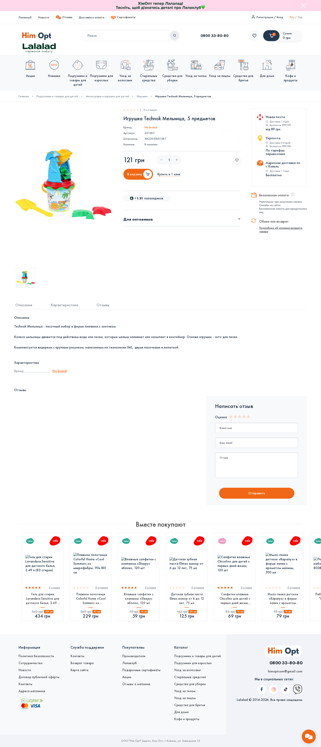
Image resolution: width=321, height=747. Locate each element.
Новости (43, 17)
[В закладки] (236, 160)
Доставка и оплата (91, 17)
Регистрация (265, 17)
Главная (24, 96)
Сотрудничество (31, 663)
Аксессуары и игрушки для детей (107, 96)
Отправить (256, 493)
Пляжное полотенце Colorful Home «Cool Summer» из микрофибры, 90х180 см (90, 598)
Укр (300, 17)
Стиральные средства (190, 677)
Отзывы (67, 17)
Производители (133, 656)
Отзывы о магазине (136, 684)
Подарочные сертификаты (141, 670)
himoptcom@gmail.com (285, 671)
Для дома (181, 712)
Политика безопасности (36, 656)
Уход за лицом (185, 698)
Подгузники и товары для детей (57, 96)
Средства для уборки (190, 684)
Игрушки (142, 96)
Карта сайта (79, 670)
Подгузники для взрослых (193, 663)
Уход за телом (184, 691)
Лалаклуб (25, 17)
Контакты (25, 684)
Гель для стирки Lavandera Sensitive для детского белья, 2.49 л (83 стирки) (42, 598)
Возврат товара (82, 663)
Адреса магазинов (32, 691)
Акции (126, 677)
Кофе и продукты (186, 719)
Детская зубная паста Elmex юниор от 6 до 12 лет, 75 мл (187, 598)
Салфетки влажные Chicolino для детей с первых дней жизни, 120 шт (234, 598)
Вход (280, 17)
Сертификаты (126, 17)
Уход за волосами (187, 670)
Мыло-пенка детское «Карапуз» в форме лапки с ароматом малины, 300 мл (283, 598)
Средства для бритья (189, 705)
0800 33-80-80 (214, 35)
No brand (151, 127)
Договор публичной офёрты (39, 677)
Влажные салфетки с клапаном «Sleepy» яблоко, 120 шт (139, 598)
